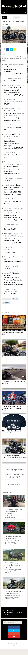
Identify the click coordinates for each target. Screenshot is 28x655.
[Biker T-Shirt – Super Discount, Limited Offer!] (14, 422)
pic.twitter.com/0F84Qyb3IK (13, 243)
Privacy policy (17, 643)
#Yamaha (18, 185)
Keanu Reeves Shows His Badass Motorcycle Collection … (13, 512)
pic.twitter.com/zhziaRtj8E (12, 194)
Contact (17, 645)
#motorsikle (8, 171)
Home (4, 610)
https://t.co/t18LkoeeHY (12, 277)
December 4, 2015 (10, 294)
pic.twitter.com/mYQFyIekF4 (13, 284)
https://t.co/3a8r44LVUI (12, 213)
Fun (5, 18)
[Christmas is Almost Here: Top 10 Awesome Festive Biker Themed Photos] (14, 397)
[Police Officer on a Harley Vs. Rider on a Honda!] (14, 372)
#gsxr (19, 118)
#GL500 (18, 88)
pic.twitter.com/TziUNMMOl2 (13, 148)
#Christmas (8, 71)
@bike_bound (8, 189)
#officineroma (8, 92)
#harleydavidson (17, 280)
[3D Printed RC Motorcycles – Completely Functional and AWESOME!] (14, 446)
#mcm (6, 111)
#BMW (14, 134)
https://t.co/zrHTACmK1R (12, 192)
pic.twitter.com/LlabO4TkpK (13, 173)
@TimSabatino (9, 113)
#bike (19, 92)
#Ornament (7, 275)
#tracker (14, 215)
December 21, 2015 (10, 268)
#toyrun (6, 69)
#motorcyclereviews (12, 166)
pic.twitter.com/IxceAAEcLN (13, 261)
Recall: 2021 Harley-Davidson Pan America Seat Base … (12, 565)
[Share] (7, 49)
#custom (12, 187)
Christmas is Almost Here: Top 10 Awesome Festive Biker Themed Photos (12, 408)
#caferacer (7, 90)
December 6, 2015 (10, 81)
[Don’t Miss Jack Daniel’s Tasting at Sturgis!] (14, 323)
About (11, 645)
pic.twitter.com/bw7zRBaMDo (13, 74)
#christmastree (9, 282)
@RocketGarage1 (9, 141)
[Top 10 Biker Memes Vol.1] (14, 348)
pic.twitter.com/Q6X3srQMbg (13, 95)
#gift (15, 282)
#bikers (8, 67)
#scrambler (7, 217)
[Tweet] (11, 49)
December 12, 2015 (10, 180)
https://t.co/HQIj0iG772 (12, 143)
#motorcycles (8, 169)
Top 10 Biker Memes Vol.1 (10, 357)
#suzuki (14, 118)
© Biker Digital (10, 643)
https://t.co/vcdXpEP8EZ (12, 240)
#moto (15, 92)
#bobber (6, 187)
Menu (3, 12)
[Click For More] (14, 49)
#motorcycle (13, 69)
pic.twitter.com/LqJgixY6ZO (13, 220)
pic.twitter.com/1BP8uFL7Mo (13, 120)
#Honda (12, 88)
